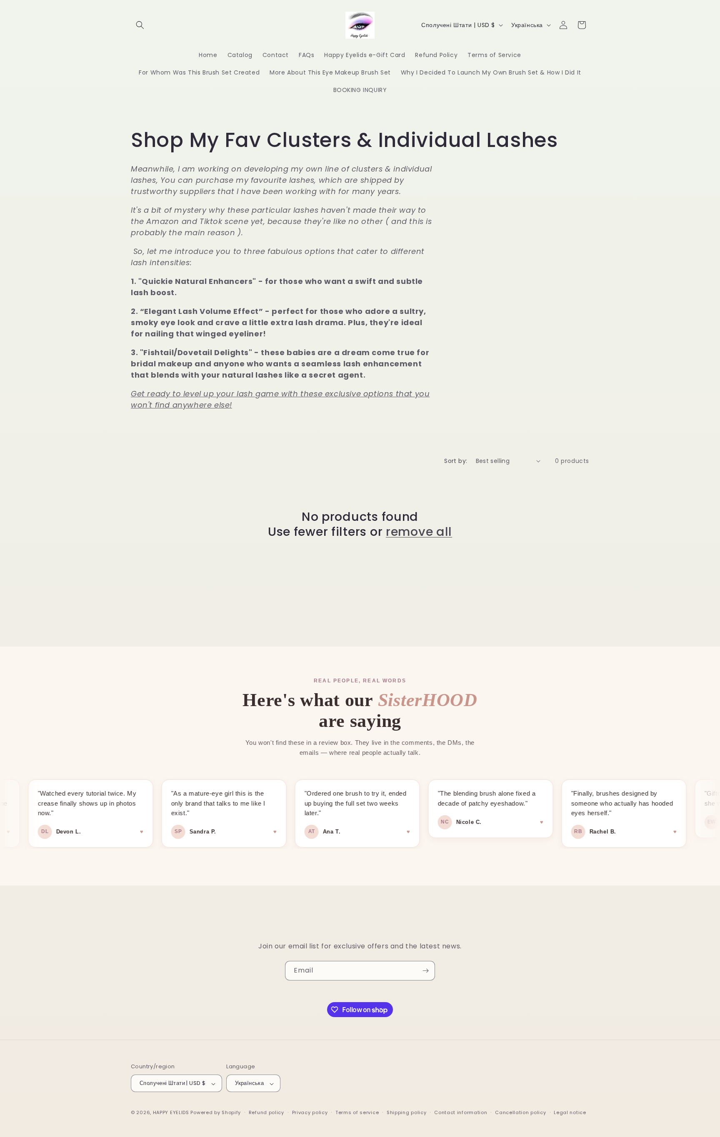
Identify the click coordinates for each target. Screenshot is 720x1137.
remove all (419, 531)
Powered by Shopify (215, 1113)
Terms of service (357, 1112)
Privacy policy (310, 1112)
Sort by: (455, 461)
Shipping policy (407, 1112)
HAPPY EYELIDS (172, 1113)
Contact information (460, 1112)
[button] (140, 25)
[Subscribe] (425, 970)
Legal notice (570, 1112)
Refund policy (266, 1112)
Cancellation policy (520, 1112)
